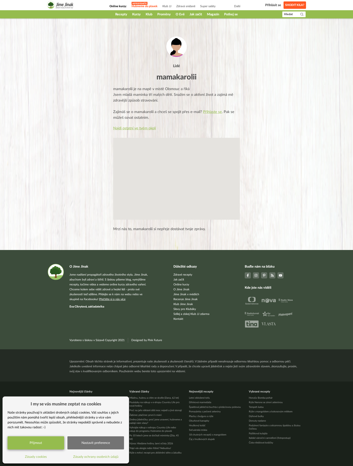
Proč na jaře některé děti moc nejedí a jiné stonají (155, 410)
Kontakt (178, 319)
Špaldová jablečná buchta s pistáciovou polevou (215, 407)
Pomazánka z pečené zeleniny (205, 411)
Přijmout (36, 443)
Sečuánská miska (198, 430)
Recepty (121, 14)
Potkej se (231, 14)
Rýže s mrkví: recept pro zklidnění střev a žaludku (155, 452)
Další (237, 6)
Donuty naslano (257, 421)
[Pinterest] (264, 275)
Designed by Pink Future (146, 340)
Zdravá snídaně (185, 6)
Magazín (213, 14)
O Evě (180, 14)
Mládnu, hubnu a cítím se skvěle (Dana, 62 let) (154, 398)
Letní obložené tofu (199, 398)
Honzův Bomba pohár (261, 398)
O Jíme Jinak (181, 289)
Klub (149, 14)
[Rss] (272, 275)
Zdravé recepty (182, 274)
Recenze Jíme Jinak (185, 299)
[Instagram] (256, 275)
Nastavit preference (96, 443)
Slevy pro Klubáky (184, 309)
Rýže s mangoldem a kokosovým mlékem (271, 411)
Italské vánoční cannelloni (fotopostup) (269, 438)
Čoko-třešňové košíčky (261, 442)
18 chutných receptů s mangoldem (207, 434)
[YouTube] (280, 275)
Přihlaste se (212, 112)
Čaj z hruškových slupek (202, 439)
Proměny (164, 14)
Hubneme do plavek (145, 6)
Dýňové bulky (256, 416)
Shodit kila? (294, 5)
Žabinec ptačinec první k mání (145, 415)
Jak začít (196, 14)
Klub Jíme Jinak (183, 304)
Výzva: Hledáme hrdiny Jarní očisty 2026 (151, 443)
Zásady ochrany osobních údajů (95, 456)
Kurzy (136, 14)
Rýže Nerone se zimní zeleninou (266, 402)
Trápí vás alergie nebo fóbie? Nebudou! (150, 448)
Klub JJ (166, 6)
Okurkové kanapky (199, 421)
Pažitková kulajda (258, 433)
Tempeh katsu (256, 407)
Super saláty (208, 6)
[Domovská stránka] (60, 5)
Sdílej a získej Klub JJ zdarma (191, 314)
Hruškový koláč (197, 425)
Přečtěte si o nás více (112, 299)
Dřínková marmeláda (200, 402)
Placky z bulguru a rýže (201, 416)
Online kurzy (181, 284)
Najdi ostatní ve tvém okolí (134, 128)
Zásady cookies (36, 456)
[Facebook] (248, 275)
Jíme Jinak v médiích (186, 294)
